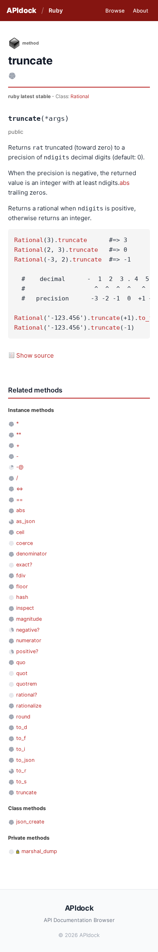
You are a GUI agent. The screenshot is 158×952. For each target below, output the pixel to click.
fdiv (21, 575)
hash (22, 597)
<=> (19, 489)
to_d (21, 727)
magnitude (29, 619)
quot (22, 673)
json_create (30, 822)
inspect (25, 608)
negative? (27, 630)
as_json (25, 521)
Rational (79, 96)
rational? (26, 695)
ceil (20, 532)
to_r (21, 771)
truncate (72, 240)
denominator (31, 554)
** (18, 434)
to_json (25, 760)
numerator (28, 640)
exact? (24, 565)
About (140, 10)
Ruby (56, 10)
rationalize (28, 706)
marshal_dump (39, 851)
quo (21, 662)
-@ (19, 467)
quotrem (26, 684)
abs (125, 183)
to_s (21, 781)
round (23, 717)
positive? (27, 651)
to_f (145, 318)
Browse (115, 10)
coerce (24, 543)
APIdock (21, 10)
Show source (35, 355)
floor (22, 586)
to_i (20, 749)
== (19, 500)
